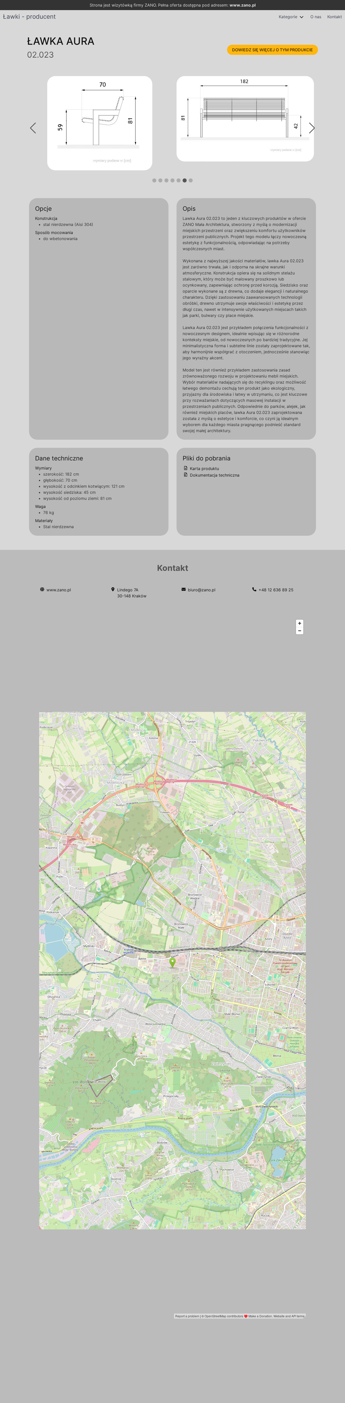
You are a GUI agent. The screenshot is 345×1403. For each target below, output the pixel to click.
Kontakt (334, 16)
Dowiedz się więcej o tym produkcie (272, 49)
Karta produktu (204, 468)
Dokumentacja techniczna (214, 475)
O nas (315, 16)
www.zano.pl (243, 5)
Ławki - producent (29, 16)
